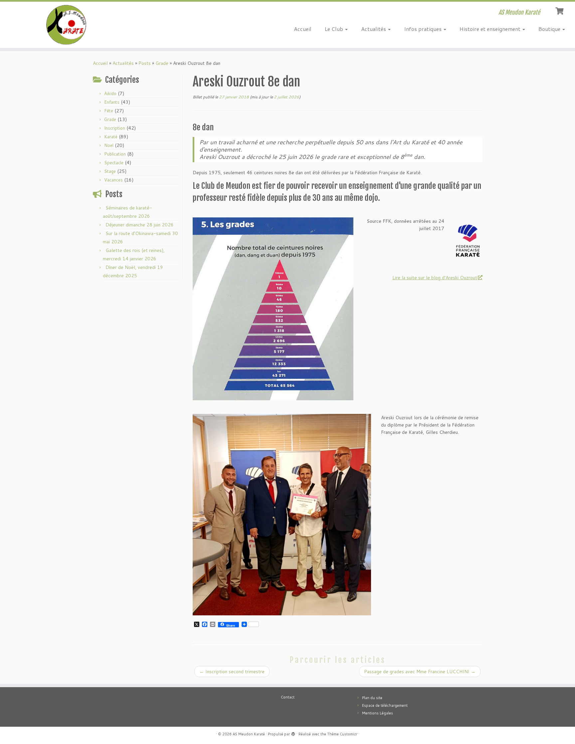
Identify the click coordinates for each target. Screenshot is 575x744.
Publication (115, 154)
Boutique (550, 29)
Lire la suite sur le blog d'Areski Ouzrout (434, 277)
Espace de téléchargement (385, 705)
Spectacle (113, 163)
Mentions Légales (377, 713)
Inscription (114, 128)
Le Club (334, 29)
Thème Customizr (342, 734)
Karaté (110, 137)
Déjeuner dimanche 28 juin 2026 (139, 224)
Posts (144, 63)
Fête (108, 111)
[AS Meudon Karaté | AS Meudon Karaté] (66, 25)
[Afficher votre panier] (560, 10)
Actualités (374, 29)
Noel (108, 145)
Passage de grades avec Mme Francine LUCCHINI (420, 671)
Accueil (302, 29)
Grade (161, 63)
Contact (287, 697)
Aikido (110, 93)
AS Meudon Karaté (249, 734)
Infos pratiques (423, 29)
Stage (110, 171)
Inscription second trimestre (232, 671)
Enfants (111, 102)
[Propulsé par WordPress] (293, 732)
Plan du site (372, 697)
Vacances (113, 180)
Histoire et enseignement (491, 29)
